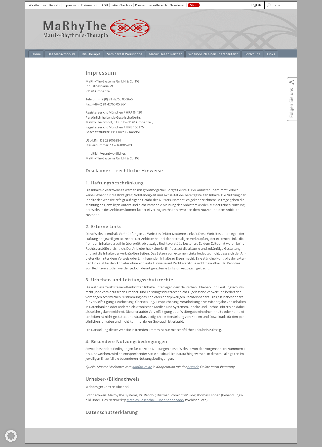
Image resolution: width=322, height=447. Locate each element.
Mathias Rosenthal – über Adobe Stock (155, 400)
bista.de (193, 367)
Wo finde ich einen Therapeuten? (213, 54)
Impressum (70, 5)
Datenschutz (90, 5)
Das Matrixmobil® (61, 54)
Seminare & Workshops (124, 54)
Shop (193, 5)
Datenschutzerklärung (112, 412)
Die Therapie (91, 54)
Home (36, 54)
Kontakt (54, 5)
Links (271, 54)
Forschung (252, 54)
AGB (105, 5)
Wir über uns (38, 5)
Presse (140, 5)
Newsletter (177, 5)
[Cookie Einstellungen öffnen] (11, 440)
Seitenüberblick (121, 5)
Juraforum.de (142, 367)
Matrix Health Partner (165, 54)
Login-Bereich (157, 5)
